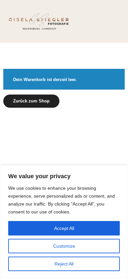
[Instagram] (74, 125)
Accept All (64, 228)
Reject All (64, 263)
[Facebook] (64, 125)
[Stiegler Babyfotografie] (39, 21)
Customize (64, 246)
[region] (64, 221)
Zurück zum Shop (31, 100)
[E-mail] (54, 125)
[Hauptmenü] (115, 21)
